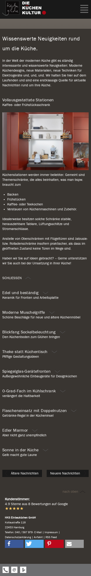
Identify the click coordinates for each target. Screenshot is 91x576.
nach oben (71, 491)
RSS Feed (51, 537)
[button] (14, 544)
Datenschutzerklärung (18, 537)
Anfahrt (38, 537)
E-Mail (38, 532)
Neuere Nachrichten (65, 473)
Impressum (51, 532)
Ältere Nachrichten (24, 473)
